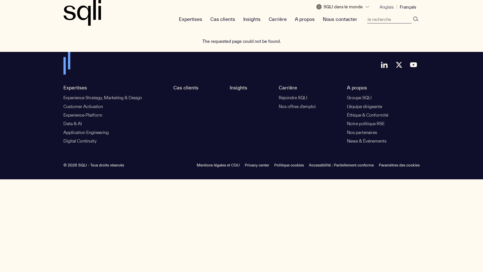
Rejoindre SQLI (293, 97)
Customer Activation (83, 106)
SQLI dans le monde (343, 6)
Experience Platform (82, 115)
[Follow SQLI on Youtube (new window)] (414, 65)
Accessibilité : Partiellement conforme (341, 165)
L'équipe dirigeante (364, 106)
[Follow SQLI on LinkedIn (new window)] (384, 65)
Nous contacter (340, 19)
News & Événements (366, 141)
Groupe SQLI (359, 97)
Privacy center (257, 165)
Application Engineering (86, 132)
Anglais (387, 7)
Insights (252, 19)
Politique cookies (289, 165)
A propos (305, 19)
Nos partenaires (362, 132)
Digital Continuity (80, 141)
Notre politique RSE (366, 123)
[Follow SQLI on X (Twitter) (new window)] (399, 65)
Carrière (278, 19)
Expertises (190, 19)
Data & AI (72, 123)
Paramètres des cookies (399, 165)
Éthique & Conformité (367, 115)
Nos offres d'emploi (297, 106)
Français (408, 7)
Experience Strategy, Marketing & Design (102, 97)
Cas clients (222, 19)
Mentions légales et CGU (218, 165)
